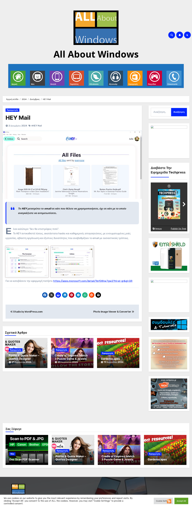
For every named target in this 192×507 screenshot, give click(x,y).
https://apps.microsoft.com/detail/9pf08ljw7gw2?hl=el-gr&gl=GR (92, 280)
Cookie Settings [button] (163, 501)
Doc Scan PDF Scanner (24, 459)
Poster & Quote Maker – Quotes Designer (24, 357)
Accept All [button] (181, 501)
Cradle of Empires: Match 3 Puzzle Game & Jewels (71, 357)
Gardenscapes (110, 358)
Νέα (12, 454)
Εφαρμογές (12, 110)
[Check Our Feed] (168, 501)
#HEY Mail (36, 126)
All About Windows (96, 54)
